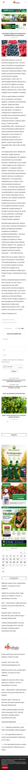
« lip (2, 571)
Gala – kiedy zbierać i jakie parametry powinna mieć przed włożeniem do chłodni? (13, 605)
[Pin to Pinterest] (21, 328)
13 (14, 559)
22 (21, 562)
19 (10, 562)
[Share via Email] (22, 328)
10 (3, 559)
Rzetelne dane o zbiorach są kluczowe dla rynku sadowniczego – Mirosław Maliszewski (13, 615)
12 (10, 559)
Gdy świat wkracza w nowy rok (9, 322)
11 (7, 559)
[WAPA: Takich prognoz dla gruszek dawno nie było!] (14, 405)
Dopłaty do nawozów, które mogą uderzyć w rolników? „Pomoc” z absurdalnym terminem (12, 595)
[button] (2, 409)
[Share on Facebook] (18, 328)
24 (3, 565)
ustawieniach (4, 764)
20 (14, 562)
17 (3, 562)
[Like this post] (16, 328)
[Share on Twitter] (19, 328)
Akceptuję (5, 767)
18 (7, 562)
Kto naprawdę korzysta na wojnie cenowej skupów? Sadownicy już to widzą (13, 737)
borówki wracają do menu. (8, 319)
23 (25, 562)
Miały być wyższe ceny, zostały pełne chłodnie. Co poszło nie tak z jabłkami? (13, 585)
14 (17, 559)
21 (17, 562)
